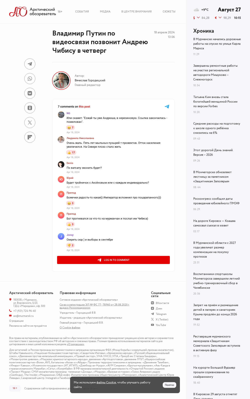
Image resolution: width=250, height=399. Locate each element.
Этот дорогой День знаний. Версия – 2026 (213, 152)
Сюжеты (169, 12)
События (82, 12)
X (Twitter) (162, 319)
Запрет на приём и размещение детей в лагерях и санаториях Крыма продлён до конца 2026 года (215, 312)
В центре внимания (136, 12)
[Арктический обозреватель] (32, 12)
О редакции (16, 320)
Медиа (105, 12)
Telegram (161, 314)
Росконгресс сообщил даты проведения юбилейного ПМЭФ (216, 201)
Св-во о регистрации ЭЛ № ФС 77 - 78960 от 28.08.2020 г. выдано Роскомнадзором (94, 306)
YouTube (161, 325)
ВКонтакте (162, 303)
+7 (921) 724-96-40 (24, 311)
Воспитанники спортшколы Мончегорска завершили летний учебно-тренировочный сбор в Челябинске (216, 281)
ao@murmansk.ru (23, 315)
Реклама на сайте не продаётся (28, 325)
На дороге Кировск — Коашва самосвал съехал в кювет (214, 223)
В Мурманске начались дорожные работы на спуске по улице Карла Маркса (217, 44)
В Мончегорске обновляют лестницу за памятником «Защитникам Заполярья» (212, 177)
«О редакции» (75, 344)
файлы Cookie (106, 382)
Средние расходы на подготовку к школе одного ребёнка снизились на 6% (216, 128)
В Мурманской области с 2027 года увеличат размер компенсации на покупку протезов (214, 250)
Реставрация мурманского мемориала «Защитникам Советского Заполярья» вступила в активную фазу (216, 343)
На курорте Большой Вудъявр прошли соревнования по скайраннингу (214, 372)
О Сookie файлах (70, 327)
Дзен (159, 308)
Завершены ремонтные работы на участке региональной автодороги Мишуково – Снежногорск (215, 73)
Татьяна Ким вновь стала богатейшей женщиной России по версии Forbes (215, 101)
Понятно (169, 385)
